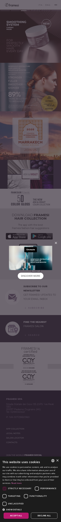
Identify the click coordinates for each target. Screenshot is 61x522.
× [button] (57, 460)
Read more (16, 483)
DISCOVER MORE (30, 276)
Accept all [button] (16, 515)
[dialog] (30, 489)
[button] (30, 509)
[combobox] (52, 460)
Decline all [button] (44, 515)
